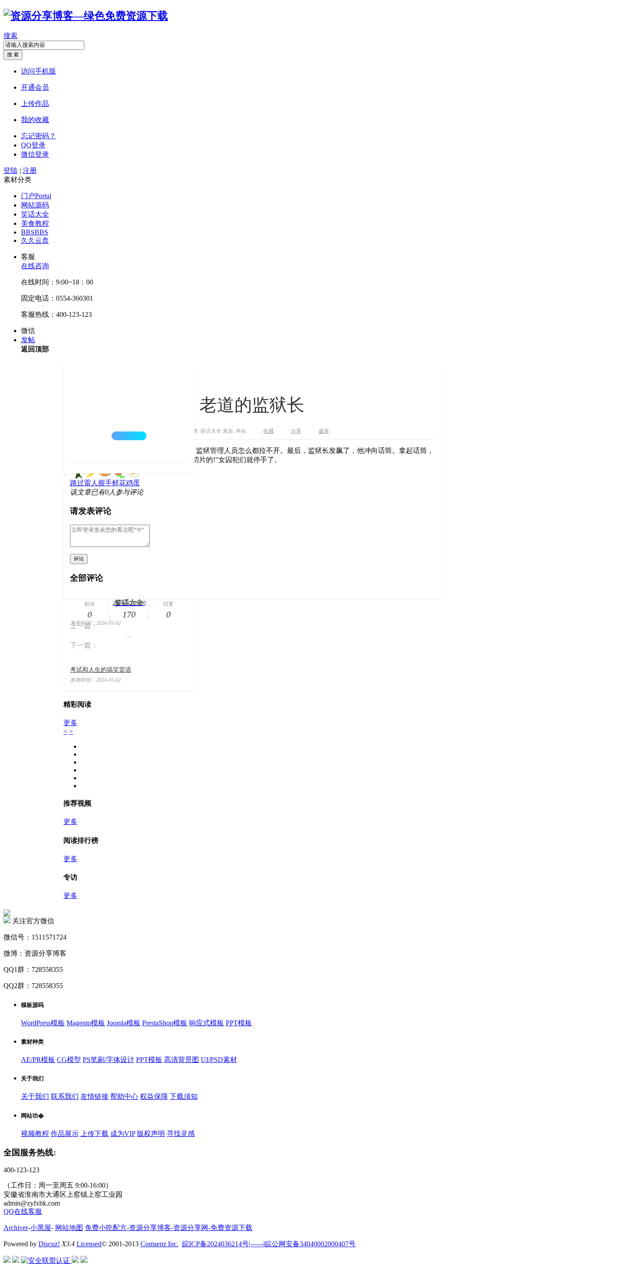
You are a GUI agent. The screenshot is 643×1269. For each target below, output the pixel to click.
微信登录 (35, 154)
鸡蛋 (133, 483)
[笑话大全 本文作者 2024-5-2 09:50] (129, 412)
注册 (30, 170)
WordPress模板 (43, 1023)
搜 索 (13, 55)
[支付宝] (83, 1260)
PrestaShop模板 (164, 1023)
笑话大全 (35, 214)
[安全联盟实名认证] (15, 1260)
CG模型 (69, 1059)
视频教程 (35, 1133)
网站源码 (35, 205)
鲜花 (119, 483)
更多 (70, 722)
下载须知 (184, 1096)
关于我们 (35, 1096)
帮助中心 (124, 1096)
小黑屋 (40, 1227)
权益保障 (154, 1096)
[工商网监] (6, 1260)
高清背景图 (181, 1059)
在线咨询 (35, 266)
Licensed (89, 1244)
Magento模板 (85, 1023)
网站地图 (69, 1227)
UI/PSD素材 (219, 1059)
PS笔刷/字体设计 (108, 1059)
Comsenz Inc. (159, 1244)
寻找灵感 (181, 1133)
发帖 (28, 340)
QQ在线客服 (22, 1211)
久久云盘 (35, 240)
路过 (77, 483)
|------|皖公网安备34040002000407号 (302, 1244)
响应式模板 (206, 1023)
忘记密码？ (38, 136)
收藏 (268, 431)
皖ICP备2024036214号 (215, 1244)
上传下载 (94, 1133)
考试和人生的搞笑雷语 (100, 669)
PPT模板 (239, 1023)
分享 (296, 431)
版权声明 (151, 1133)
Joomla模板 (123, 1023)
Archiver (15, 1227)
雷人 (91, 483)
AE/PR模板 (38, 1059)
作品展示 (65, 1133)
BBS (34, 232)
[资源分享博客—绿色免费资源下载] (85, 15)
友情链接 (94, 1096)
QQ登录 (33, 145)
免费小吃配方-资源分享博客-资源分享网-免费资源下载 (168, 1227)
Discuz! (49, 1244)
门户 (36, 196)
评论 (78, 559)
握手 (105, 483)
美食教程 (35, 223)
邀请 (323, 431)
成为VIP (122, 1133)
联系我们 (65, 1096)
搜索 (10, 35)
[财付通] (75, 1260)
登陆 (10, 170)
